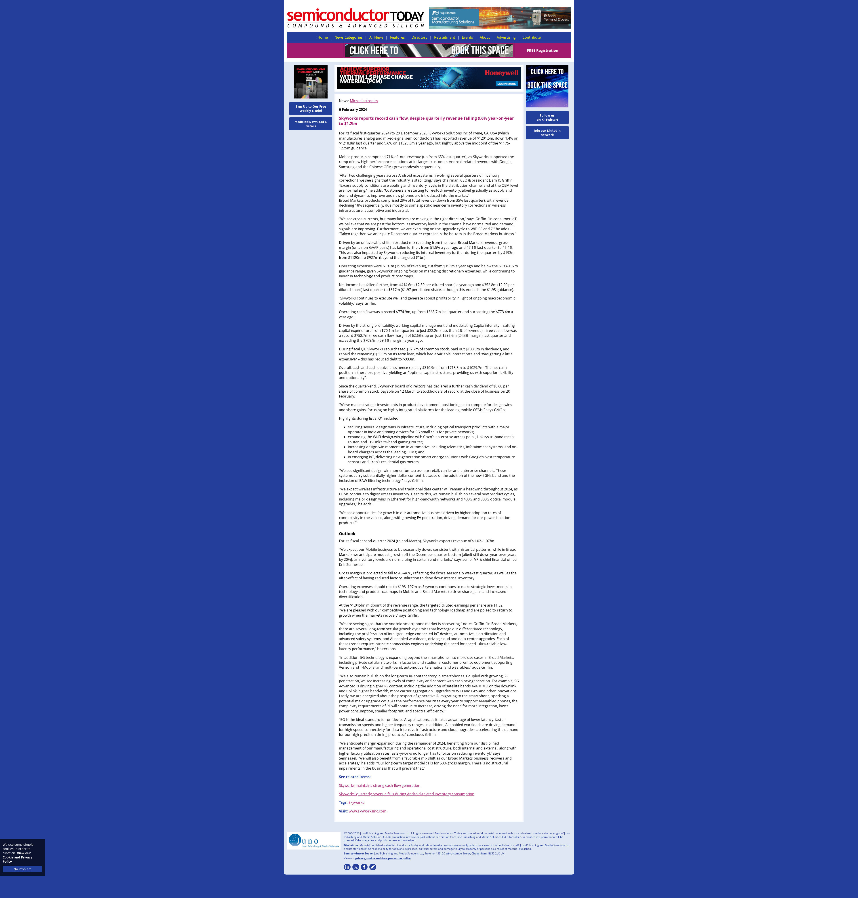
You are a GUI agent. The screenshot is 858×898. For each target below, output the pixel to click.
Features (397, 37)
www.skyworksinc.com (367, 811)
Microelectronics (364, 100)
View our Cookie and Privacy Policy (17, 857)
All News (376, 37)
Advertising (506, 37)
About (485, 37)
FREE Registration (542, 50)
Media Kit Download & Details (311, 124)
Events (467, 37)
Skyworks (356, 802)
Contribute (531, 37)
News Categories (348, 37)
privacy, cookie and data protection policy (383, 858)
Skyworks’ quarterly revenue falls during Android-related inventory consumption (406, 793)
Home (323, 37)
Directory (419, 37)
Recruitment (444, 37)
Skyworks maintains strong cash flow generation (379, 785)
